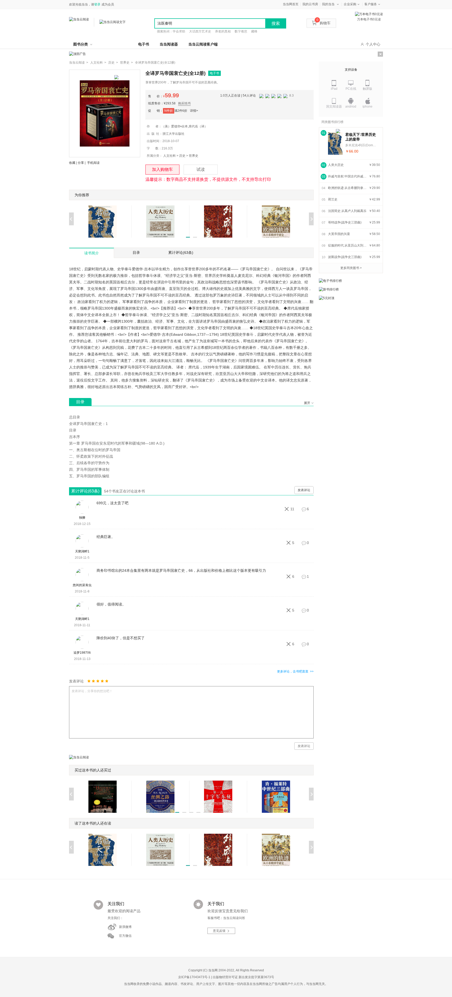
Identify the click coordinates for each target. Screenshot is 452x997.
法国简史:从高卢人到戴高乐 (347, 211)
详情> (194, 111)
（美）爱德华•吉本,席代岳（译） (184, 126)
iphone (367, 106)
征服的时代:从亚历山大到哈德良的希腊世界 (347, 245)
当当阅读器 (169, 44)
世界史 (193, 156)
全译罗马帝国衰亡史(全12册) (155, 62)
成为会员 (107, 4)
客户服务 (370, 4)
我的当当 (328, 4)
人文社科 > (98, 62)
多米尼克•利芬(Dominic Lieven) (361, 145)
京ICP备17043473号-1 (194, 977)
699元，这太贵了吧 (112, 503)
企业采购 (350, 4)
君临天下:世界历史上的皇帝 (360, 136)
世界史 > (126, 62)
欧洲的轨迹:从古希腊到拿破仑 (347, 188)
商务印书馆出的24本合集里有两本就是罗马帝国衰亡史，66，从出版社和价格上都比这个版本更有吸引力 (181, 570)
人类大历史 (336, 165)
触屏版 (367, 89)
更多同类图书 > (351, 268)
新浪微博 (125, 927)
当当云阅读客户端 (203, 44)
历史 (182, 156)
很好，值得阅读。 (111, 604)
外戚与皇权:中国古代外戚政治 (347, 176)
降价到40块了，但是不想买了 (121, 638)
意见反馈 (219, 931)
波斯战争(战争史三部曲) (344, 257)
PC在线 (351, 89)
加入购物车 (162, 169)
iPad (334, 89)
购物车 (324, 23)
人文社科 (169, 156)
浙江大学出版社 (173, 134)
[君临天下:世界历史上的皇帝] (335, 143)
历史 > (113, 62)
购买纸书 (184, 103)
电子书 (143, 44)
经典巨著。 (106, 537)
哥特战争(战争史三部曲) (344, 222)
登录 (97, 4)
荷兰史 (332, 199)
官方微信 (125, 936)
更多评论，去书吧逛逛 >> (295, 671)
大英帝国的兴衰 (339, 234)
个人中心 (373, 44)
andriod (350, 106)
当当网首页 (290, 4)
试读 (200, 169)
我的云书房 (310, 4)
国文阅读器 (334, 106)
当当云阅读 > (78, 62)
